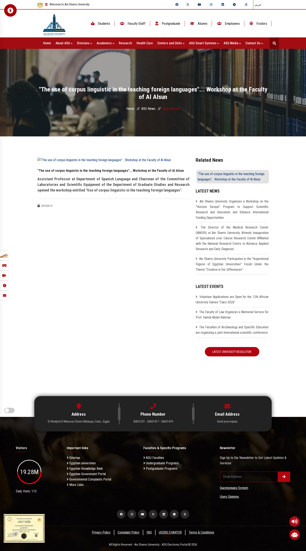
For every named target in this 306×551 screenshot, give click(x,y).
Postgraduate (170, 23)
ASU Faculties (154, 458)
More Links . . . (78, 485)
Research (125, 43)
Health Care (145, 43)
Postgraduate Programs (161, 469)
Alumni (202, 23)
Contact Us (253, 43)
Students (103, 23)
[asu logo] (54, 24)
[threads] (246, 4)
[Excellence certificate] (24, 528)
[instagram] (211, 4)
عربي (258, 4)
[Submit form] (284, 477)
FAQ (149, 532)
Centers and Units (170, 43)
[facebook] (177, 4)
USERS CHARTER (170, 532)
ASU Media (231, 43)
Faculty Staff (136, 23)
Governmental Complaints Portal (89, 479)
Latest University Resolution (232, 351)
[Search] (274, 43)
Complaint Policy (128, 532)
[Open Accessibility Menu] (10, 10)
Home (47, 43)
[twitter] (187, 4)
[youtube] (199, 4)
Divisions (83, 43)
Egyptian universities (82, 463)
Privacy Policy (101, 532)
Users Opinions (229, 497)
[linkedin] (222, 4)
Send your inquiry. (227, 421)
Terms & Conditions (201, 532)
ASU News (148, 109)
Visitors (261, 23)
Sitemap (74, 458)
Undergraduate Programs (162, 463)
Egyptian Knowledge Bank (85, 469)
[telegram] (234, 4)
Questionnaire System (234, 488)
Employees (232, 23)
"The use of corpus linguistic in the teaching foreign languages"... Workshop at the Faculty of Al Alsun (231, 176)
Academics (105, 43)
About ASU (63, 43)
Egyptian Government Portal (87, 474)
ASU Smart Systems (203, 43)
